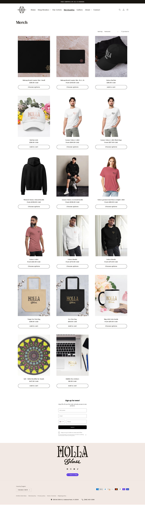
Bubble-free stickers (72, 379)
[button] (44, 10)
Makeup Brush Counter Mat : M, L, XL (72, 80)
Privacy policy (41, 495)
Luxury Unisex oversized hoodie (72, 199)
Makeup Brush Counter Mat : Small (34, 80)
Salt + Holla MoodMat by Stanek (34, 379)
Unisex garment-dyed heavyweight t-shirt (111, 199)
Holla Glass (23, 495)
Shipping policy (62, 495)
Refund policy (32, 495)
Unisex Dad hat (111, 80)
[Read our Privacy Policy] (86, 435)
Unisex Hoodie (72, 259)
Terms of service (51, 495)
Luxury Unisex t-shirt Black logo (111, 140)
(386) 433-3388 (89, 500)
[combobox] (61, 422)
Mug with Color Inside (111, 319)
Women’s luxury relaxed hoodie (34, 199)
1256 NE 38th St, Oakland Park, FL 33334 (66, 500)
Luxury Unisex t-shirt (72, 140)
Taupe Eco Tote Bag (34, 319)
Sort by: (100, 31)
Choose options (34, 87)
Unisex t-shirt (33, 259)
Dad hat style (34, 140)
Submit (72, 427)
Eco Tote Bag (72, 319)
